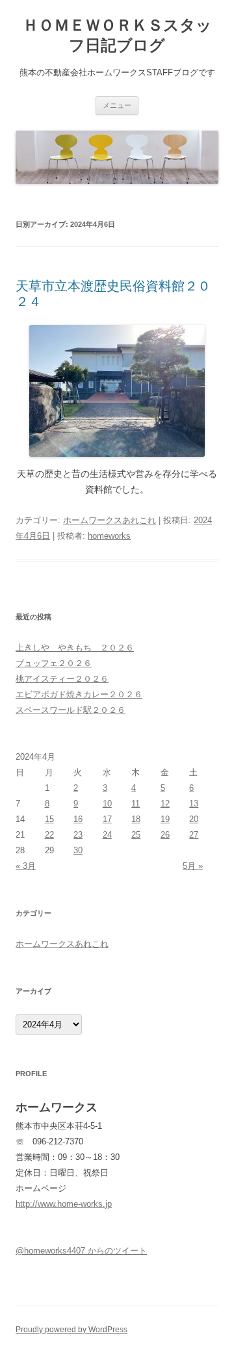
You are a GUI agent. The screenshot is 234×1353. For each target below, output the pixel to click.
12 (165, 803)
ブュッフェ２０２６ (54, 663)
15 (49, 819)
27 (193, 835)
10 (107, 803)
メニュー (117, 105)
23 (78, 835)
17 (107, 819)
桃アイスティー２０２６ (62, 679)
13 (193, 803)
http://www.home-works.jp (64, 1204)
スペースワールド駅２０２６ (70, 710)
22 (49, 835)
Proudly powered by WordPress (71, 1329)
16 (78, 819)
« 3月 (26, 866)
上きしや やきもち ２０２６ (75, 647)
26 (165, 835)
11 (135, 803)
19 (165, 819)
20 (193, 819)
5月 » (193, 866)
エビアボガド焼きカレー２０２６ (79, 694)
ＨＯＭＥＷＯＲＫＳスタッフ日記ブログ (117, 35)
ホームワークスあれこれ (109, 520)
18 (135, 819)
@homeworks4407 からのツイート (81, 1251)
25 (135, 835)
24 (107, 835)
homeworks (109, 536)
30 (78, 850)
